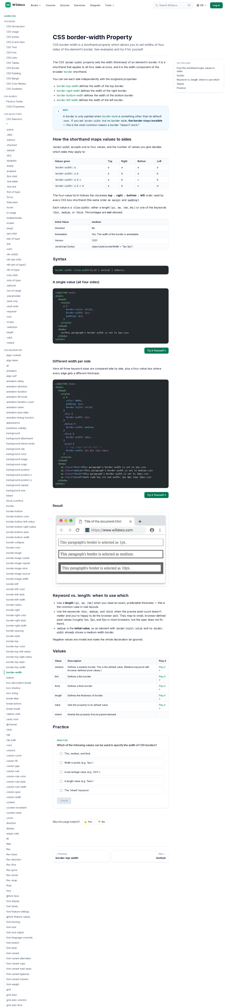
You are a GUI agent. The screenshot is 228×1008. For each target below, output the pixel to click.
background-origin (16, 464)
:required (11, 311)
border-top (12, 641)
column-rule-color (16, 776)
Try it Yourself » (156, 350)
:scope (10, 321)
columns (10, 750)
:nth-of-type (13, 269)
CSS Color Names (16, 83)
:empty (10, 165)
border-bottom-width (17, 537)
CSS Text (11, 47)
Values (180, 83)
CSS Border (12, 68)
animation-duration (16, 391)
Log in (216, 5)
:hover (9, 207)
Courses (50, 5)
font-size (11, 927)
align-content (13, 355)
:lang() (9, 228)
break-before (13, 703)
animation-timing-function (20, 417)
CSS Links (11, 57)
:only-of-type (13, 280)
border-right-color (16, 615)
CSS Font (11, 52)
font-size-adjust (15, 932)
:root (8, 316)
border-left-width (15, 599)
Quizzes (65, 5)
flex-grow (11, 870)
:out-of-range (13, 290)
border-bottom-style (17, 531)
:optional (11, 285)
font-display (13, 901)
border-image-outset (17, 558)
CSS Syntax (12, 36)
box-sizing (12, 693)
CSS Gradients (14, 88)
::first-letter (12, 181)
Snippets (95, 5)
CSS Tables (12, 62)
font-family (12, 906)
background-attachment (19, 438)
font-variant (12, 953)
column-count (13, 755)
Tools (108, 5)
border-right (13, 609)
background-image (17, 459)
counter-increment (16, 807)
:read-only (12, 301)
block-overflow (14, 500)
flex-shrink (12, 875)
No (101, 821)
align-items (12, 360)
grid (8, 989)
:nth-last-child (13, 259)
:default (10, 150)
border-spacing (15, 630)
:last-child (11, 233)
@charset (11, 724)
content (10, 802)
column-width (13, 797)
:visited (10, 342)
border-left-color (15, 589)
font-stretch (12, 942)
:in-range (11, 212)
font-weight (12, 984)
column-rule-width (16, 786)
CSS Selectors (14, 119)
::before (10, 139)
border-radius (14, 604)
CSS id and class (15, 42)
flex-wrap (11, 880)
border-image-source (18, 573)
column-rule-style (16, 781)
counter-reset (13, 812)
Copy (163, 269)
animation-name (15, 407)
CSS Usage (12, 31)
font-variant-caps (15, 963)
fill (7, 838)
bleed (9, 495)
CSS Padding (13, 73)
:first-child (11, 176)
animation (11, 370)
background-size (15, 490)
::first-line (11, 186)
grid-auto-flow (14, 1005)
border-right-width (16, 625)
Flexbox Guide (14, 101)
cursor (9, 817)
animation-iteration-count (20, 402)
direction (11, 823)
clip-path (11, 739)
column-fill (12, 760)
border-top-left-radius (18, 651)
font (8, 890)
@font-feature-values (18, 916)
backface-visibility (16, 427)
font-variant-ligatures (17, 974)
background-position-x (19, 474)
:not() (9, 249)
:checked (11, 145)
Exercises (79, 5)
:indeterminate (14, 217)
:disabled (11, 160)
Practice (181, 88)
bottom (10, 677)
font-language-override (19, 937)
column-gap (13, 766)
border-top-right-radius (19, 656)
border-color (13, 547)
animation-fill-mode (16, 396)
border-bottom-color (17, 516)
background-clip (15, 448)
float (8, 885)
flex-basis (11, 854)
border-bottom (14, 511)
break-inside (13, 708)
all (7, 365)
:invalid (10, 223)
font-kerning (13, 921)
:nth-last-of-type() (16, 264)
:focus (9, 197)
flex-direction (13, 859)
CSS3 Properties (15, 106)
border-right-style (16, 620)
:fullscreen (12, 202)
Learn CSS (10, 16)
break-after (12, 698)
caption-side (13, 713)
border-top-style (15, 662)
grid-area (11, 994)
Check (64, 800)
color (9, 745)
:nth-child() (12, 254)
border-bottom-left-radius (20, 521)
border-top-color (15, 646)
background (13, 433)
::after (9, 134)
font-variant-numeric (17, 979)
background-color (16, 454)
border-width (14, 672)
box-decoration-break (18, 682)
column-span (13, 792)
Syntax (180, 75)
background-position (18, 469)
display (10, 828)
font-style (11, 947)
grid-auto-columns (16, 1000)
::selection (11, 327)
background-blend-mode (20, 443)
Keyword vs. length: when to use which (198, 79)
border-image (14, 552)
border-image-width (17, 578)
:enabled (11, 171)
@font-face (12, 896)
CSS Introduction (15, 26)
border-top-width (15, 667)
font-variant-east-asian (18, 968)
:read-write (12, 306)
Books (34, 5)
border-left (12, 584)
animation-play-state (17, 412)
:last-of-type (13, 238)
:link (8, 243)
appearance (13, 422)
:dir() (9, 155)
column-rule (12, 771)
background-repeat (17, 485)
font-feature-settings (17, 911)
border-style (13, 635)
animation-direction (16, 386)
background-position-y (19, 480)
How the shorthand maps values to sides (196, 70)
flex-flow (11, 864)
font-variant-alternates (18, 958)
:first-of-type (13, 191)
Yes (88, 821)
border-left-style (15, 594)
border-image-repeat (18, 563)
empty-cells (12, 833)
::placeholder (13, 295)
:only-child (12, 275)
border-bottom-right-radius (21, 526)
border (10, 505)
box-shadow (13, 688)
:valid (9, 337)
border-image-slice (17, 568)
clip (8, 734)
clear (9, 729)
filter (8, 843)
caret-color (12, 719)
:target (9, 332)
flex (8, 849)
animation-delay (15, 381)
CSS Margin (12, 78)
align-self (11, 376)
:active (10, 129)
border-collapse (15, 542)
